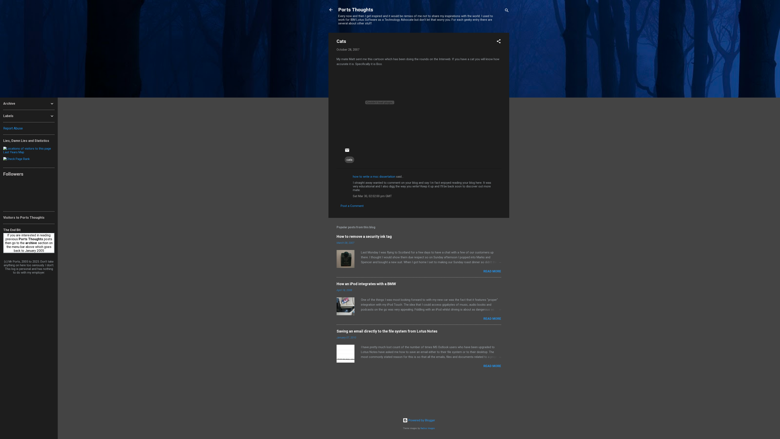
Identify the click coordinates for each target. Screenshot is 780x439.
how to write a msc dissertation (374, 176)
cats (349, 160)
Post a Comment (352, 206)
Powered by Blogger (421, 420)
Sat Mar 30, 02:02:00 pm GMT (372, 196)
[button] (498, 42)
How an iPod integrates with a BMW (366, 284)
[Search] (506, 11)
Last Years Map (13, 152)
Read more (492, 271)
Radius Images (427, 428)
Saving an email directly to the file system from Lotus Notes (387, 331)
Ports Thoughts (355, 10)
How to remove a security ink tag (364, 236)
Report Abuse (13, 128)
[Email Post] (347, 151)
